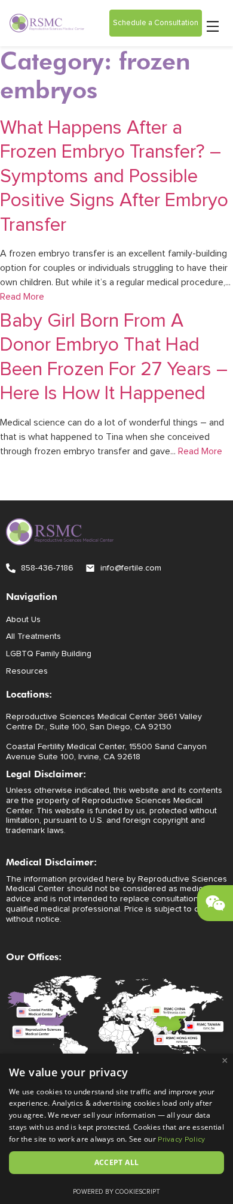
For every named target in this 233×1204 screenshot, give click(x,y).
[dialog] (116, 1129)
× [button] (225, 1061)
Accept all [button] (116, 1162)
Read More (22, 296)
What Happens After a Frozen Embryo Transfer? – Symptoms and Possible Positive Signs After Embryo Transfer (114, 177)
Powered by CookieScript (116, 1191)
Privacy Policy (181, 1139)
